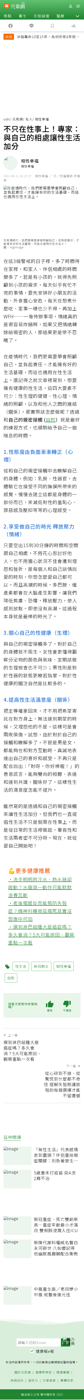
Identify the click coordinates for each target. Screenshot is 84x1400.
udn (7, 119)
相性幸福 (63, 966)
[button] (77, 16)
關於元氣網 (22, 1372)
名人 (28, 119)
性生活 (20, 966)
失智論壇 (41, 16)
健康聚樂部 (43, 1372)
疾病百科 (17, 1380)
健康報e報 (45, 1351)
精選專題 (63, 1372)
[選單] (78, 6)
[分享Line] (31, 25)
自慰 (51, 419)
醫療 (60, 16)
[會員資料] (70, 6)
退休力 (33, 1380)
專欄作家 (67, 1380)
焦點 (8, 16)
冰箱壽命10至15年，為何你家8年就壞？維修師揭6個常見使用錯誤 (46, 37)
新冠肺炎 (41, 966)
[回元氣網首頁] (18, 6)
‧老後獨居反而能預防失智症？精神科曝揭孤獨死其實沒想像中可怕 (40, 911)
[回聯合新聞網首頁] (7, 6)
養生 (23, 16)
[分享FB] (10, 25)
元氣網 (17, 119)
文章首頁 (49, 1380)
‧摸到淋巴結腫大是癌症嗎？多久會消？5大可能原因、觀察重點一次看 (41, 934)
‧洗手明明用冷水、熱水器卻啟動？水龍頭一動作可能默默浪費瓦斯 (40, 887)
